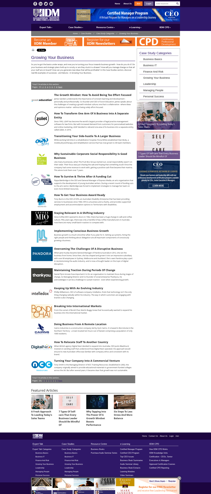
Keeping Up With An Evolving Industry (78, 288)
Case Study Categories (105, 33)
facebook (35, 4)
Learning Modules (127, 471)
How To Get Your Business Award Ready (79, 195)
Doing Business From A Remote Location (80, 324)
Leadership (149, 83)
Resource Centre (99, 444)
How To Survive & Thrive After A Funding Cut (82, 176)
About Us (127, 4)
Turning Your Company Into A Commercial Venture (87, 360)
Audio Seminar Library (129, 464)
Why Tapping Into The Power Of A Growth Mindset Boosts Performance (96, 418)
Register (172, 481)
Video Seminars (126, 475)
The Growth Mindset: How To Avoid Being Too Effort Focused (92, 95)
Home (117, 4)
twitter (46, 4)
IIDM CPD (154, 444)
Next (60, 87)
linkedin (40, 4)
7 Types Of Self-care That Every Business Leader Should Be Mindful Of (69, 418)
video (51, 4)
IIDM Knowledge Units (158, 453)
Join (138, 4)
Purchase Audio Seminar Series (104, 453)
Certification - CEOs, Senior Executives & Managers (160, 458)
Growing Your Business (128, 33)
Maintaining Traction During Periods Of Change (84, 270)
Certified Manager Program (131, 449)
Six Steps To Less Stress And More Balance (123, 415)
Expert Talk (38, 444)
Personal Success (153, 96)
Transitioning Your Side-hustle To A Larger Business (87, 136)
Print (33, 50)
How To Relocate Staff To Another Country (81, 342)
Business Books (97, 449)
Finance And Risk (153, 71)
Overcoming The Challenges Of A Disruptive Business (88, 248)
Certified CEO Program (129, 453)
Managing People (153, 90)
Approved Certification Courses (162, 464)
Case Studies (86, 33)
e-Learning (125, 444)
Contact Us (153, 436)
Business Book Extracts (130, 468)
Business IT (150, 65)
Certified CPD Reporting (159, 468)
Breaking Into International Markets (77, 306)
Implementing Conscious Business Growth (81, 231)
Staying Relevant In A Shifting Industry (79, 213)
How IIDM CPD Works (158, 449)
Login (148, 4)
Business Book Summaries (131, 460)
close (179, 478)
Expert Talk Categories (42, 449)
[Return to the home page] (46, 20)
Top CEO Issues (127, 457)
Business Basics (152, 59)
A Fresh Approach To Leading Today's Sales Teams (41, 415)
